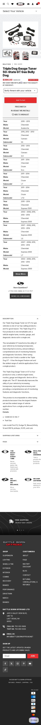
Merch (5, 598)
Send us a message (20, 296)
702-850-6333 (20, 629)
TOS (31, 682)
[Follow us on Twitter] (11, 663)
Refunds (12, 682)
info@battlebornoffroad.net (20, 637)
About (25, 555)
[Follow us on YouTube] (29, 663)
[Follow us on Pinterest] (23, 663)
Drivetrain (7, 594)
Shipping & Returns (11, 435)
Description (8, 318)
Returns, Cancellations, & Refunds (30, 582)
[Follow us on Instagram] (17, 663)
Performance (8, 589)
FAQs (5, 442)
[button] (28, 4)
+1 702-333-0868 (15, 291)
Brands (6, 602)
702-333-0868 (20, 626)
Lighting (6, 560)
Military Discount (27, 565)
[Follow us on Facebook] (5, 663)
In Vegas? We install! (20, 111)
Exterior (6, 568)
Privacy (18, 682)
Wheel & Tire (8, 564)
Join (33, 656)
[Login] (33, 4)
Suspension (8, 555)
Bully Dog (7, 64)
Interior (6, 572)
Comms (6, 577)
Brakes (6, 585)
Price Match (20, 107)
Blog (25, 571)
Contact (27, 575)
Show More (21, 274)
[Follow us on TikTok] (5, 669)
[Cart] (37, 4)
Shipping (25, 682)
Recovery (7, 581)
